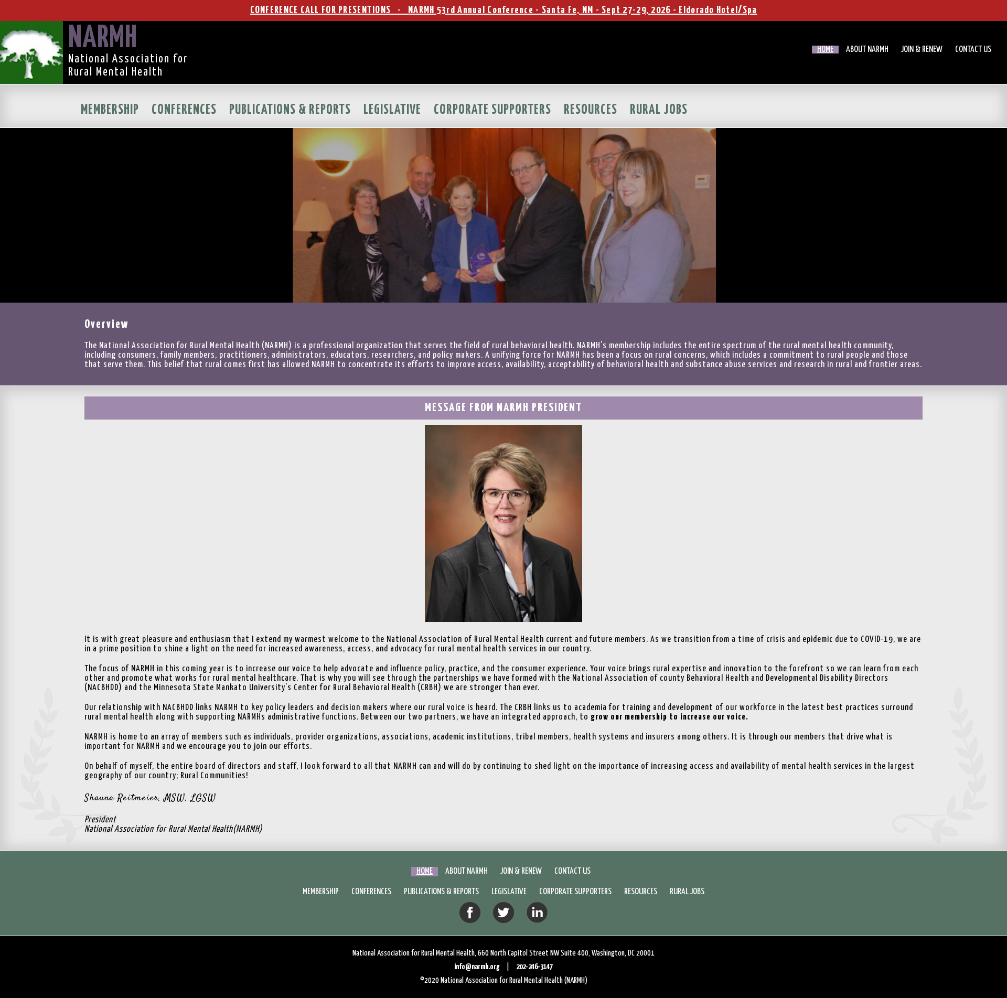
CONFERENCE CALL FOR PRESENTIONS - (329, 10)
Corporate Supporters (492, 109)
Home (825, 49)
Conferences (184, 109)
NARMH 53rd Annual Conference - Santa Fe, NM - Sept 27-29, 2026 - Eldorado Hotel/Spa (582, 10)
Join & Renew (921, 49)
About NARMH (867, 49)
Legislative (392, 109)
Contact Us (973, 49)
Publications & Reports (290, 109)
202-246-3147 (534, 967)
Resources (590, 109)
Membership (110, 109)
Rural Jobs (659, 109)
